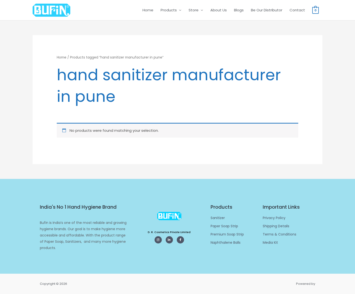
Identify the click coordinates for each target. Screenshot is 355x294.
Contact (297, 10)
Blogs (239, 10)
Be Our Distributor (266, 10)
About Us (218, 10)
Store (194, 10)
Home (147, 10)
